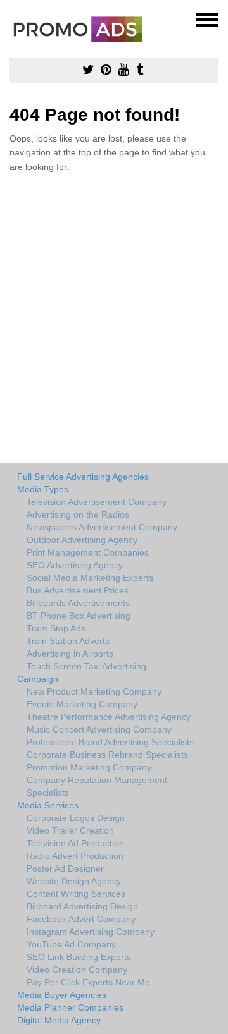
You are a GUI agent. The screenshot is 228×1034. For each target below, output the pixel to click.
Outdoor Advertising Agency (82, 540)
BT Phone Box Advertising (78, 616)
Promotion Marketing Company (89, 767)
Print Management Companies (88, 552)
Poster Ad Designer (65, 868)
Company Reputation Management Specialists (97, 786)
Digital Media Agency (59, 1020)
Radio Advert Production (75, 856)
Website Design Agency (74, 881)
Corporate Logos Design (76, 818)
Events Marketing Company (82, 704)
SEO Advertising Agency (75, 565)
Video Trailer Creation (70, 830)
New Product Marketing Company (94, 691)
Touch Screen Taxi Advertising (86, 666)
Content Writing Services (76, 894)
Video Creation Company (77, 969)
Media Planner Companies (70, 1007)
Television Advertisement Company (97, 502)
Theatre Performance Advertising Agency (109, 717)
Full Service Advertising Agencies (83, 476)
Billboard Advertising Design (82, 906)
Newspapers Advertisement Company (102, 527)
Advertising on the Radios (78, 514)
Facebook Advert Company (81, 919)
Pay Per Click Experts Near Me (88, 982)
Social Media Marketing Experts (90, 578)
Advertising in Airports (70, 653)
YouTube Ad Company (71, 944)
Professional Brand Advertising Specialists (110, 742)
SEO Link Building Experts (79, 957)
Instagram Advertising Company (91, 932)
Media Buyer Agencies (61, 995)
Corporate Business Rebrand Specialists (107, 755)
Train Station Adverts (68, 641)
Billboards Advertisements (78, 603)
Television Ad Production (75, 843)
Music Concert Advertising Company (99, 729)
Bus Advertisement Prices (78, 590)
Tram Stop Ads (56, 628)
